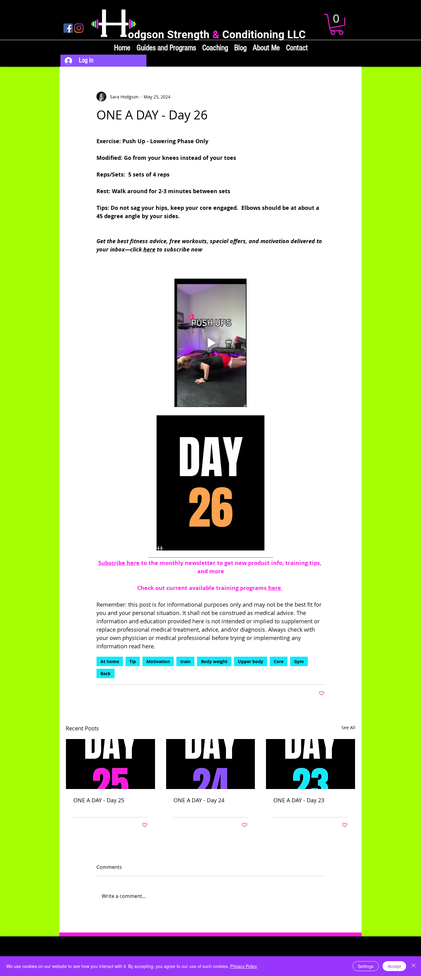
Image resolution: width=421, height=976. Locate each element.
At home (109, 661)
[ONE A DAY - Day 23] (310, 764)
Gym (299, 661)
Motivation (158, 661)
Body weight (214, 661)
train (185, 661)
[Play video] (210, 343)
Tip (132, 661)
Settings (366, 966)
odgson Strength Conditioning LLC (217, 34)
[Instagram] (79, 28)
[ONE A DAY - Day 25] (110, 764)
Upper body (250, 661)
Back (105, 673)
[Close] (413, 966)
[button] (336, 24)
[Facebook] (68, 28)
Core (279, 661)
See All (348, 727)
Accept (394, 966)
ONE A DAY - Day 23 (298, 800)
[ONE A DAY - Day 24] (210, 764)
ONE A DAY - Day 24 (199, 800)
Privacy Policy (243, 966)
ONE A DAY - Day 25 (98, 800)
